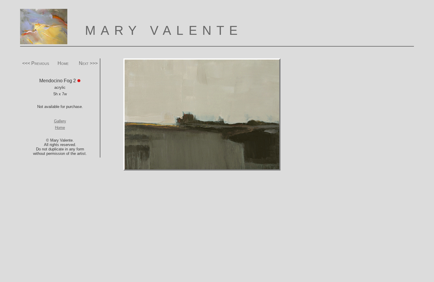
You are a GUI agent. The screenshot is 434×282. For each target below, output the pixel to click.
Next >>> (88, 63)
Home (63, 63)
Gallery (60, 121)
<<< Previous (35, 63)
